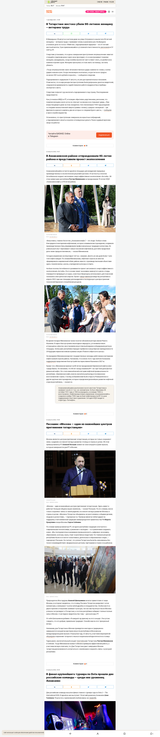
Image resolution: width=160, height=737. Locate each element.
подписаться (104, 135)
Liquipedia (92, 698)
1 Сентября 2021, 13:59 (53, 20)
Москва (58, 5)
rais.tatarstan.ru (53, 236)
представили (85, 277)
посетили (80, 641)
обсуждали (50, 636)
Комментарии (80, 146)
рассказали (105, 47)
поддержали (51, 361)
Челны (48, 5)
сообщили (107, 110)
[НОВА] (95, 11)
